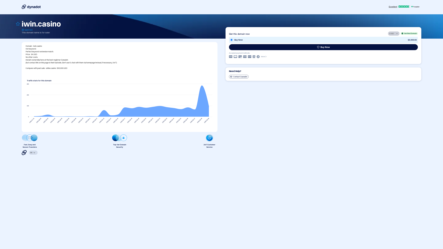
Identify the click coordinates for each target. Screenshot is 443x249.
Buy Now (325, 47)
